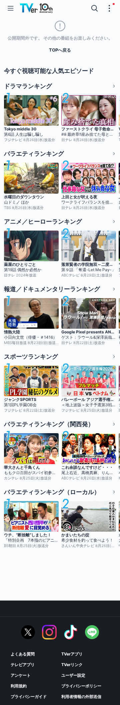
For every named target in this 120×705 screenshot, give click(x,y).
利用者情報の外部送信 (81, 696)
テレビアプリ (23, 664)
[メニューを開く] (10, 8)
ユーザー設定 (73, 675)
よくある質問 (23, 653)
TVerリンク (72, 664)
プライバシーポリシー (81, 685)
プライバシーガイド (29, 696)
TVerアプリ (72, 653)
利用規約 (19, 685)
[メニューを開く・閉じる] (109, 8)
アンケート (21, 675)
